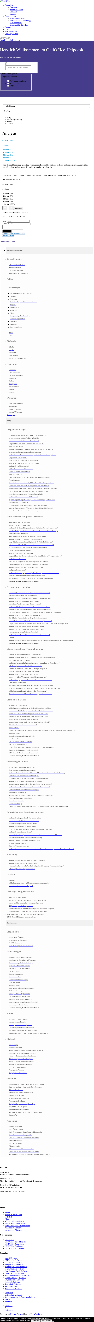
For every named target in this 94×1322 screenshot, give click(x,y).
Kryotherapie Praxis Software (16, 1271)
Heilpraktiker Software (14, 1264)
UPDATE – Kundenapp (14, 1248)
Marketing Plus (16, 23)
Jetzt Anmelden (11, 31)
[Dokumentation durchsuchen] (6, 63)
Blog (7, 1219)
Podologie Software (12, 1282)
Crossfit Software (11, 1258)
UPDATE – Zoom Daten (14, 1244)
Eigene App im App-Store (15, 1223)
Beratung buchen (11, 34)
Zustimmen (36, 1321)
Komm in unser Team (13, 1215)
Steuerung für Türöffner (19, 25)
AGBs (7, 1299)
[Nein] (53, 1321)
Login (7, 29)
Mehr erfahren (46, 1321)
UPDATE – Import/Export (15, 1242)
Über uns (13, 7)
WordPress (38, 1314)
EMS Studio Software (13, 1260)
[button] (7, 111)
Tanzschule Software (13, 1284)
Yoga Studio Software (13, 1289)
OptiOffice (9, 5)
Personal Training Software (15, 1278)
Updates (13, 14)
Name (4, 221)
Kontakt (8, 27)
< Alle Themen (9, 106)
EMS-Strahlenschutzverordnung (17, 1226)
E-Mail (4, 224)
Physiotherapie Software (14, 1280)
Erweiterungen (10, 16)
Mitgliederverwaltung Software (17, 1275)
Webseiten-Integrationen (14, 1221)
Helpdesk (13, 12)
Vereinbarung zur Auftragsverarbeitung (20, 1297)
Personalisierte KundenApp (20, 20)
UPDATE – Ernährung (14, 1246)
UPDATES (9, 1240)
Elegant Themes (16, 1314)
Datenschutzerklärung (13, 1295)
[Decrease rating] (4, 208)
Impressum (9, 1293)
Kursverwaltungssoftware (15, 1273)
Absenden (18, 208)
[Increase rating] (11, 208)
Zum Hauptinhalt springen (10, 40)
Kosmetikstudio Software (14, 1269)
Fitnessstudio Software (13, 1262)
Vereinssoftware (11, 1286)
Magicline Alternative (13, 1228)
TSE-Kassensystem (17, 18)
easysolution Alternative (14, 1230)
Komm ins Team (16, 10)
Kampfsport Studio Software (16, 1267)
